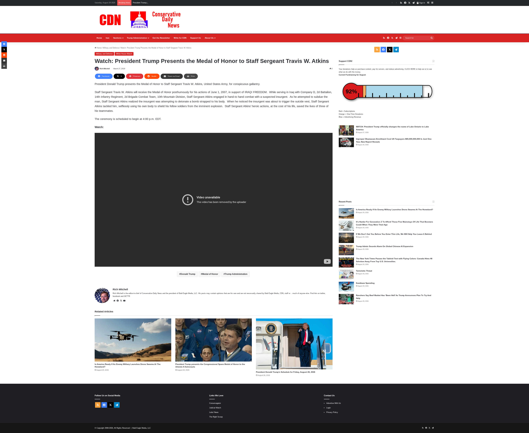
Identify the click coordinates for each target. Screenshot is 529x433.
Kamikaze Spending (365, 283)
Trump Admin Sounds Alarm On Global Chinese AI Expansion (384, 246)
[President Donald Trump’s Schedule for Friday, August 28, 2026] (294, 343)
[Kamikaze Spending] (346, 287)
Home (99, 38)
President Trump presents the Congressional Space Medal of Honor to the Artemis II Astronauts (171, 3)
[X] (121, 300)
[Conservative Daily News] (141, 19)
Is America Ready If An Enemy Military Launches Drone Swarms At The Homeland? (394, 209)
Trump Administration (137, 38)
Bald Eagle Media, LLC (141, 428)
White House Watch (124, 54)
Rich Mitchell (105, 69)
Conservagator (215, 403)
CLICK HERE (410, 69)
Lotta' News (213, 412)
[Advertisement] (386, 174)
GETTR (127, 296)
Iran (107, 38)
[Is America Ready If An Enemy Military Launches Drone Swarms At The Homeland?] (133, 340)
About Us (209, 38)
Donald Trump (187, 274)
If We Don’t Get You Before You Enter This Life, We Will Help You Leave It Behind (394, 234)
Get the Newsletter (161, 38)
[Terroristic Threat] (346, 274)
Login (328, 408)
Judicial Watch (215, 408)
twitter (322, 293)
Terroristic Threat (364, 271)
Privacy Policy (332, 412)
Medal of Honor (210, 274)
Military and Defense (111, 48)
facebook (116, 296)
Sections (117, 38)
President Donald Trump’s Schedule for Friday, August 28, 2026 (285, 372)
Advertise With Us (333, 403)
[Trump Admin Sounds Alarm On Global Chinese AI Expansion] (346, 250)
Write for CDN (180, 38)
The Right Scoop (216, 417)
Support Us (195, 38)
